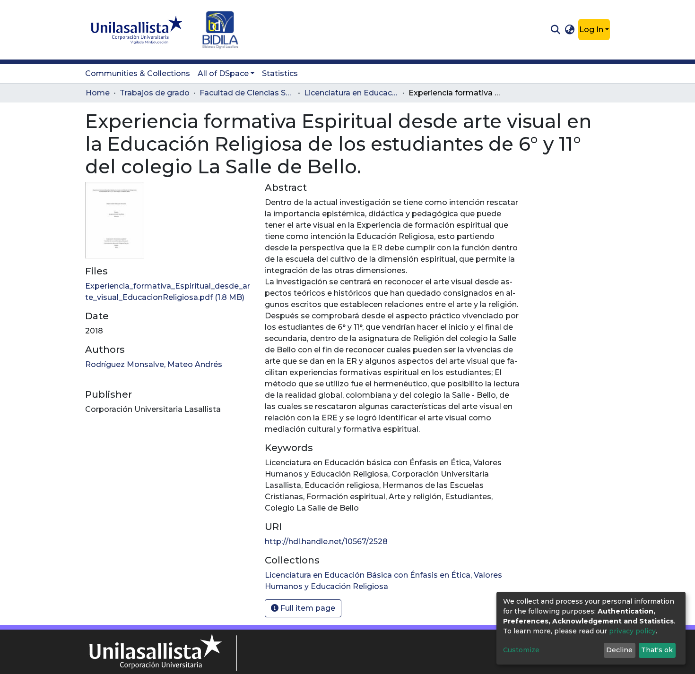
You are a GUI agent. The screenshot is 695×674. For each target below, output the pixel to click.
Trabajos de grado (155, 92)
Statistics (280, 73)
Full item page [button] (306, 608)
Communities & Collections (137, 73)
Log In (591, 29)
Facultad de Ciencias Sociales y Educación (247, 92)
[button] (570, 29)
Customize (521, 650)
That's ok (657, 650)
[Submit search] (555, 29)
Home (98, 92)
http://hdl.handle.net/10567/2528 (326, 541)
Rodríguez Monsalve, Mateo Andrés (153, 364)
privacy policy (632, 631)
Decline (619, 650)
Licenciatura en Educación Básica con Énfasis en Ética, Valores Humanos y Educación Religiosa (351, 92)
